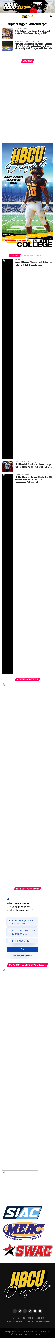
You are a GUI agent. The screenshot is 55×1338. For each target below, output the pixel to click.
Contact (31, 1318)
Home (13, 1318)
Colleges (40, 1318)
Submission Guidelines (15, 1321)
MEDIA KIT (30, 1321)
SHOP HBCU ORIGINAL (43, 1321)
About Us (21, 1318)
